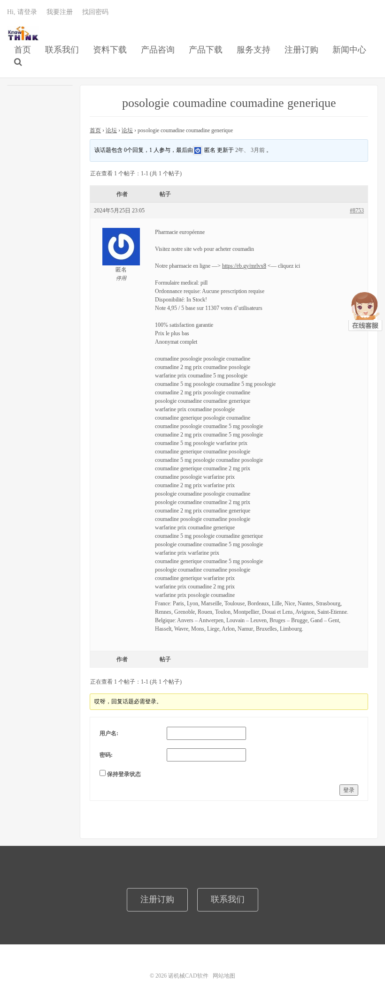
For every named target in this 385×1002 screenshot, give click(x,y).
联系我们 (62, 49)
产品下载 (206, 49)
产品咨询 (158, 49)
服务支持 (253, 49)
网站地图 (224, 975)
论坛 (111, 130)
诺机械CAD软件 (23, 33)
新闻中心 (349, 49)
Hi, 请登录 (22, 11)
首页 (22, 49)
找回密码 (95, 11)
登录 (348, 790)
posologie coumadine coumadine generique (229, 103)
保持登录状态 (124, 774)
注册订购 (301, 49)
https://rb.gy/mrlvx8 (244, 266)
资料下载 (110, 49)
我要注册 (59, 11)
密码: (106, 755)
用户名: (109, 733)
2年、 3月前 (250, 150)
